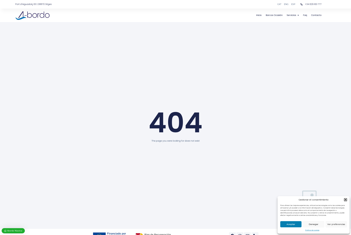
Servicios (291, 15)
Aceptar (291, 224)
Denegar (313, 224)
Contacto (316, 15)
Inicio (259, 15)
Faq (305, 15)
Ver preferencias (336, 224)
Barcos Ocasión (274, 15)
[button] (345, 199)
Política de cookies (312, 230)
